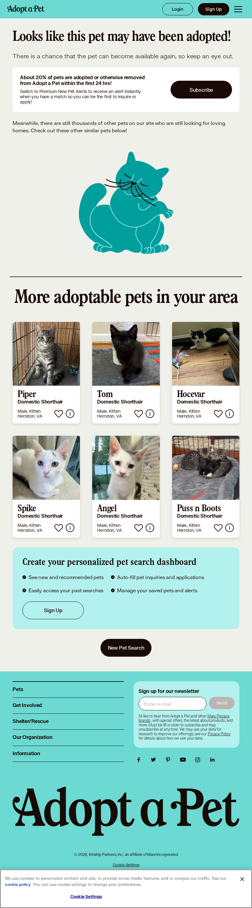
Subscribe (201, 90)
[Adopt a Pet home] (25, 9)
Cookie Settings (126, 865)
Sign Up (213, 9)
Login (177, 9)
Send (221, 702)
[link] (46, 373)
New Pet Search (126, 648)
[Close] (242, 879)
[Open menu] (238, 9)
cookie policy (18, 884)
